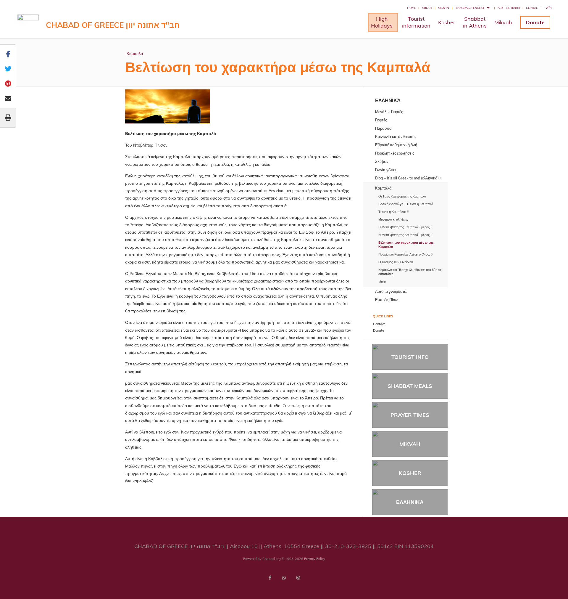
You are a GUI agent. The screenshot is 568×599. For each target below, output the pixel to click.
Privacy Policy (314, 559)
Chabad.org (271, 559)
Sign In (443, 8)
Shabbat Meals (410, 386)
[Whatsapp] (284, 577)
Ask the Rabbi (509, 8)
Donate (535, 22)
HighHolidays (382, 22)
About (427, 8)
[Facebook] (269, 577)
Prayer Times (409, 415)
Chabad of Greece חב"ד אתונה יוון (113, 25)
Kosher (446, 22)
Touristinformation (416, 22)
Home (411, 8)
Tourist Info (410, 357)
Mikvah (503, 22)
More (382, 282)
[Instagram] (298, 577)
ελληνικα (410, 502)
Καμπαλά (135, 53)
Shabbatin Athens (475, 22)
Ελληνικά (388, 100)
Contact (533, 8)
